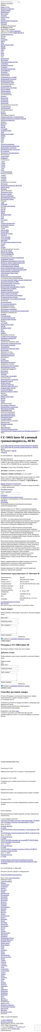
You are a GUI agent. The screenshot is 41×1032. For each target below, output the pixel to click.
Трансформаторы (6, 410)
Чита (2, 996)
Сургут (3, 972)
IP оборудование (6, 302)
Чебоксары (4, 991)
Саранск (3, 962)
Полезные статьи (6, 1012)
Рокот (2, 245)
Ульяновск (4, 986)
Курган (3, 928)
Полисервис (5, 227)
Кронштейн (4, 101)
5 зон (2, 168)
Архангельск (5, 885)
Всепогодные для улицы (9, 87)
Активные (4, 72)
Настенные (4, 60)
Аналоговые (5, 156)
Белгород (4, 890)
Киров (3, 921)
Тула (2, 981)
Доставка (4, 15)
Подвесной (4, 100)
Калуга (3, 917)
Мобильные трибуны (7, 354)
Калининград (5, 916)
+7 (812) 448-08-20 (7, 1020)
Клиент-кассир (5, 383)
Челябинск (4, 993)
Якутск (3, 998)
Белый (3, 112)
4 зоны (3, 166)
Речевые (3, 314)
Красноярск (4, 926)
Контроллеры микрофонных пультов (13, 287)
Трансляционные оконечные (10, 146)
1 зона (3, 161)
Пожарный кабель (7, 417)
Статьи (3, 19)
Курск (3, 929)
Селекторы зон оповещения (10, 264)
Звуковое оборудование (16, 861)
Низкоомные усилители (8, 148)
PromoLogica (16, 1028)
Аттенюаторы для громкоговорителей (13, 299)
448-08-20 (15, 31)
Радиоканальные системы (9, 297)
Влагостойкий (5, 89)
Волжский (4, 900)
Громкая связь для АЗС (8, 388)
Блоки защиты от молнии (9, 293)
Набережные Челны (7, 938)
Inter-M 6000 (5, 230)
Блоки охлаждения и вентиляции (11, 295)
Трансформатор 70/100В (8, 77)
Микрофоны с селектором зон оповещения (15, 311)
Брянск (3, 891)
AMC (2, 50)
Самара (3, 960)
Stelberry (3, 333)
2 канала (3, 177)
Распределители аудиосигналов (11, 276)
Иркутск (3, 912)
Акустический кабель (8, 414)
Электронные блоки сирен (9, 273)
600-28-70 (18, 33)
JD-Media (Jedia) (6, 130)
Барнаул (3, 888)
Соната (3, 244)
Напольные (4, 372)
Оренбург (4, 950)
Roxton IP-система (7, 233)
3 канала (3, 178)
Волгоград (4, 898)
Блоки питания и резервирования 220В (13, 269)
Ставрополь (4, 969)
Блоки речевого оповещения (10, 271)
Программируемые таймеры (10, 266)
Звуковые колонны (7, 65)
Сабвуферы (4, 63)
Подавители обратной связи (10, 348)
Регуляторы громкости (8, 405)
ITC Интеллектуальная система (11, 242)
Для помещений (6, 86)
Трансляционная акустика (9, 62)
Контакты (4, 22)
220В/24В (4, 204)
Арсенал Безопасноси (8, 223)
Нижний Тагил (6, 941)
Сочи (2, 967)
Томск (3, 979)
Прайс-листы (5, 17)
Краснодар (4, 924)
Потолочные (5, 58)
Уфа (2, 988)
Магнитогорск (5, 933)
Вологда (3, 902)
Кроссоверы (5, 350)
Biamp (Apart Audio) (7, 45)
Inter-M (3, 46)
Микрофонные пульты (8, 367)
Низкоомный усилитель (8, 79)
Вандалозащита (6, 93)
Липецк (3, 931)
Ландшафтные (5, 70)
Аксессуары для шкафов (9, 376)
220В (2, 203)
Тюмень (3, 982)
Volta (2, 43)
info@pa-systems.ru (7, 1022)
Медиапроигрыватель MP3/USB (11, 185)
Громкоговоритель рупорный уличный (13, 118)
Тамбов (3, 974)
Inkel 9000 (4, 240)
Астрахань (4, 886)
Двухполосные (5, 108)
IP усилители (5, 151)
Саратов (3, 964)
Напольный (4, 103)
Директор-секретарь (7, 384)
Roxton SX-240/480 (7, 252)
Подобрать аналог (6, 489)
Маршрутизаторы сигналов (10, 292)
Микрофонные (5, 427)
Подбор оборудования (8, 1006)
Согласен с (16, 639)
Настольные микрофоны (9, 309)
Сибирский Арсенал (7, 225)
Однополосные (6, 106)
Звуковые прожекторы (8, 69)
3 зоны (3, 165)
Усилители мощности (20, 860)
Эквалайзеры (5, 347)
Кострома (4, 922)
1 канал (3, 175)
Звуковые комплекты (7, 355)
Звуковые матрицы (7, 290)
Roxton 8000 (5, 232)
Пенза (3, 952)
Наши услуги (5, 7)
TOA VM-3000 (5, 239)
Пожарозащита (5, 91)
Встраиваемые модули (8, 285)
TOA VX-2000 (5, 237)
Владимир (4, 897)
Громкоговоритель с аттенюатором (12, 117)
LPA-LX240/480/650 (7, 254)
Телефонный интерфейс (8, 288)
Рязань (3, 958)
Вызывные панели (7, 381)
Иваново (3, 909)
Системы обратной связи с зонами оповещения (16, 280)
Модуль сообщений (7, 196)
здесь (17, 711)
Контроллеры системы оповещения (12, 257)
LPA (2, 51)
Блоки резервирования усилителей (12, 268)
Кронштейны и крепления (9, 407)
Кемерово (4, 919)
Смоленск (4, 965)
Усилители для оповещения (10, 153)
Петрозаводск (5, 955)
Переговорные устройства (9, 379)
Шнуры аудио (5, 422)
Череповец (4, 994)
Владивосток (5, 893)
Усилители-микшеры (7, 144)
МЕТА (3, 41)
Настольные (5, 360)
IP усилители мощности (8, 304)
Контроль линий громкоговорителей (13, 263)
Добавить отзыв (6, 688)
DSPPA (3, 48)
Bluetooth (4, 189)
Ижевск (3, 910)
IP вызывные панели (7, 305)
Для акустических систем (9, 429)
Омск (2, 946)
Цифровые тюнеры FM (8, 338)
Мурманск (4, 936)
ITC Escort (4, 220)
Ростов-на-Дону (6, 957)
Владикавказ (5, 895)
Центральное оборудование (10, 366)
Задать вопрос (6, 640)
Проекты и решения (7, 9)
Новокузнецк (5, 943)
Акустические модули (8, 318)
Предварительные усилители (10, 149)
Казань (3, 914)
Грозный (3, 905)
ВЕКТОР (4, 124)
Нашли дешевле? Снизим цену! (11, 484)
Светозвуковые (6, 316)
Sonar (2, 53)
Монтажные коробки (7, 408)
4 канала (3, 180)
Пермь (3, 953)
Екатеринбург (5, 907)
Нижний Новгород (7, 940)
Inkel (2, 218)
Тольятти (4, 977)
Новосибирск (5, 945)
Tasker (3, 402)
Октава (3, 247)
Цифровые (4, 158)
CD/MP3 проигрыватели (9, 336)
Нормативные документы (9, 21)
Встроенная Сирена (7, 199)
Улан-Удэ (4, 984)
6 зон (2, 170)
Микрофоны (28, 861)
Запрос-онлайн (5, 10)
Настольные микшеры (8, 345)
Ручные (3, 359)
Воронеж (4, 904)
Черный (3, 113)
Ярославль (4, 1000)
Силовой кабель (6, 419)
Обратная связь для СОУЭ (9, 386)
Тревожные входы (7, 192)
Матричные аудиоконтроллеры (11, 343)
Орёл (2, 948)
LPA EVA (4, 235)
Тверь (2, 976)
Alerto (3, 137)
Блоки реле (4, 275)
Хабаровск (4, 989)
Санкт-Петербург (14, 878)
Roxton (3, 38)
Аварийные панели (7, 259)
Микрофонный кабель (8, 415)
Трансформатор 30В (7, 82)
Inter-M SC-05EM (6, 251)
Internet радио (5, 187)
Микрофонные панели (8, 197)
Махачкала (4, 934)
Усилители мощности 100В (9, 281)
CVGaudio (4, 39)
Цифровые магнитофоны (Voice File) (13, 261)
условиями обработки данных (20, 639)
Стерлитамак (5, 970)
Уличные (4, 374)
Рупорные (4, 67)
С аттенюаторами (6, 172)
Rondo (3, 331)
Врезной (3, 96)
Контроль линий (6, 194)
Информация (5, 12)
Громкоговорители (7, 860)
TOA (2, 55)
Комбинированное (7, 81)
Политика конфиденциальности (11, 875)
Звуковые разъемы (7, 424)
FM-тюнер (4, 184)
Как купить (4, 14)
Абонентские (5, 74)
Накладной (4, 98)
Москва (3, 883)
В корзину (4, 826)
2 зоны (3, 163)
